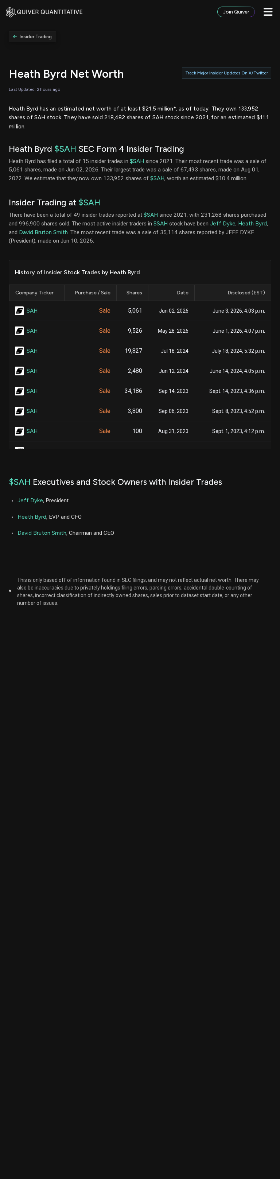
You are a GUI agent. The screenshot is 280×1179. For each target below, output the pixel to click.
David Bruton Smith (43, 232)
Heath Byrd (252, 223)
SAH (32, 310)
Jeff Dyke (223, 223)
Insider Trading (36, 36)
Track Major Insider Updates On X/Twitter (226, 73)
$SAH (65, 149)
